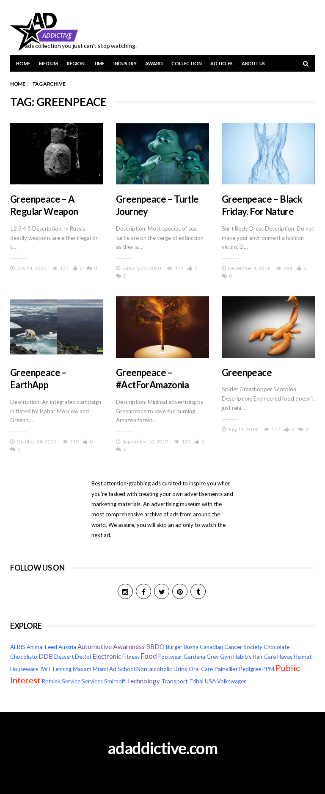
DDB (46, 656)
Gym (226, 656)
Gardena (194, 656)
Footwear (170, 656)
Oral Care (201, 669)
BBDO (155, 646)
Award (153, 63)
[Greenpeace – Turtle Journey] (162, 153)
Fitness (131, 656)
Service (71, 681)
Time (99, 63)
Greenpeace (247, 372)
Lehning (62, 669)
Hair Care (264, 656)
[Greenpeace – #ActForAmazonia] (162, 327)
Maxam (82, 669)
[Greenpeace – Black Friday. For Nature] (268, 153)
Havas (284, 656)
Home (23, 63)
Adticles (221, 63)
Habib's (242, 656)
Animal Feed (42, 647)
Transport (174, 681)
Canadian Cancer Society (231, 647)
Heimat (302, 656)
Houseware (24, 669)
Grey (213, 656)
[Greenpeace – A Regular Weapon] (56, 153)
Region (76, 63)
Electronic (106, 656)
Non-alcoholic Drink (161, 668)
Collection (186, 63)
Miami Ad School (114, 669)
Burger (174, 647)
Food (149, 656)
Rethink (51, 681)
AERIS (17, 647)
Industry (124, 63)
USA (210, 681)
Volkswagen (232, 681)
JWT (45, 669)
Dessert (64, 656)
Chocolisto (23, 656)
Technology (143, 681)
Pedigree (250, 669)
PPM (268, 669)
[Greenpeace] (268, 327)
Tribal (196, 681)
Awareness (129, 646)
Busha (191, 647)
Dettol (83, 656)
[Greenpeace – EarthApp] (56, 327)
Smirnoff (114, 681)
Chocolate (276, 647)
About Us (253, 63)
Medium (48, 63)
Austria (67, 647)
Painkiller (226, 668)
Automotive (94, 646)
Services (92, 681)
